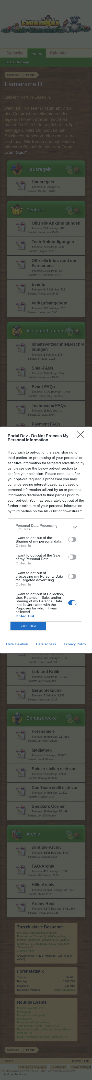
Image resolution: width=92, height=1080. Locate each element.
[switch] (72, 539)
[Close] (82, 436)
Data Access (46, 644)
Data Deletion (17, 644)
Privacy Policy (75, 644)
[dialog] (46, 540)
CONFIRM (28, 625)
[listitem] (46, 527)
